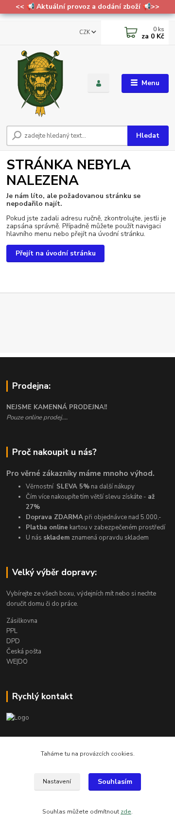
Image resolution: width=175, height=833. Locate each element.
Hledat (147, 135)
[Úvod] (40, 83)
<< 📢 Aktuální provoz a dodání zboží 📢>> (87, 6)
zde (126, 811)
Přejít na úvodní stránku (56, 253)
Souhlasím (115, 781)
